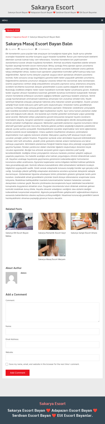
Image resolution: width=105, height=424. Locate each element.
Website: (9, 352)
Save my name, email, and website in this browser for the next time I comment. (44, 364)
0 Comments (44, 49)
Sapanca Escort (20, 37)
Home (8, 37)
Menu (5, 20)
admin (13, 49)
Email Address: (12, 339)
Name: (8, 326)
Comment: (10, 300)
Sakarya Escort (52, 7)
